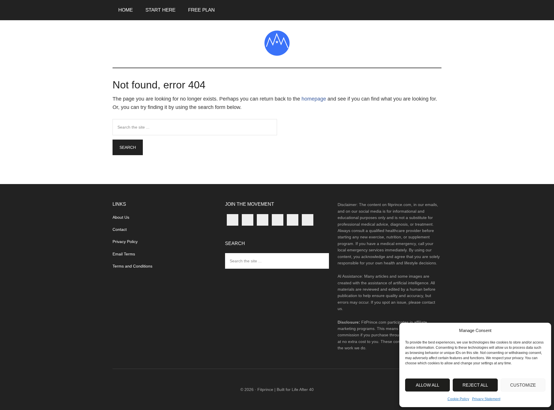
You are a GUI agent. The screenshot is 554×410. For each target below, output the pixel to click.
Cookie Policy (458, 399)
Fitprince (277, 43)
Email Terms (124, 254)
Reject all (475, 385)
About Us (121, 217)
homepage (314, 99)
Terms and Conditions (132, 266)
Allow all (427, 385)
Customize (523, 385)
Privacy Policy (125, 241)
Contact (120, 229)
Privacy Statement (486, 399)
